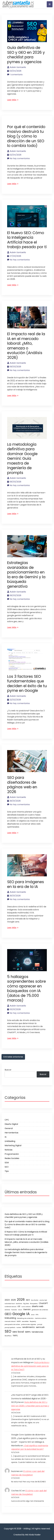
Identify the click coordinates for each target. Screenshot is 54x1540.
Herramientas (11, 1132)
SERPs (28, 1331)
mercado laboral (10, 1321)
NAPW (19, 1321)
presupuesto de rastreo (12, 1324)
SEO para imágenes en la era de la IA (25, 884)
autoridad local (10, 1304)
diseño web (37, 1306)
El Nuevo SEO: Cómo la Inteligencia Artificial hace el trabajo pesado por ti (27, 240)
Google (18, 1313)
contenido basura (10, 1307)
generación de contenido (40, 1310)
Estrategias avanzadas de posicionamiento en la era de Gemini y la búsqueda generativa (26, 574)
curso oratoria (26, 1307)
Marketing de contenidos (25, 1318)
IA (6, 1136)
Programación (12, 1154)
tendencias (37, 1331)
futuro (20, 1310)
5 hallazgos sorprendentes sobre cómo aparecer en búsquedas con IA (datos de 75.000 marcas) (26, 988)
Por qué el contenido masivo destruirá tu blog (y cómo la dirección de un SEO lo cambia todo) (26, 136)
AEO (28, 1299)
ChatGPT (43, 1303)
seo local (18, 1331)
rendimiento (28, 1327)
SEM (7, 1162)
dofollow (7, 1310)
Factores (14, 1310)
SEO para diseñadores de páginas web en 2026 (22, 784)
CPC (7, 1119)
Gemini (27, 1309)
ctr (18, 1306)
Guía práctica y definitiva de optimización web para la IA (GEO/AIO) (30, 1366)
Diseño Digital (11, 1124)
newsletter (25, 1321)
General (9, 1128)
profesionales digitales (28, 1324)
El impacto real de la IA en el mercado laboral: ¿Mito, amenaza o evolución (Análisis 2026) (26, 345)
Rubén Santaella (18, 67)
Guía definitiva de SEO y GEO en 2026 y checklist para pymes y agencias (26, 55)
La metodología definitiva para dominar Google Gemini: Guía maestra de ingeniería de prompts (22, 458)
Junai (33, 1315)
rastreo (18, 1327)
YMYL (15, 1335)
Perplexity (33, 1321)
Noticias (8, 1149)
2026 (21, 1299)
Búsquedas (34, 1304)
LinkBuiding (10, 1141)
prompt (39, 1324)
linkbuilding (10, 1318)
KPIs (37, 1315)
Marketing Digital (13, 1145)
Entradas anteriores (13, 1056)
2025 (13, 1299)
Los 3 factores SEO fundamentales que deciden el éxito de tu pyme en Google (27, 683)
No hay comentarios (20, 158)
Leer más (11, 99)
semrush (40, 1327)
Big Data (26, 1304)
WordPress (8, 1336)
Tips (7, 1171)
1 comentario (16, 74)
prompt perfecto (10, 1327)
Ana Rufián (34, 1300)
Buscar (8, 1069)
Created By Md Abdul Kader (27, 1534)
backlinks (19, 1304)
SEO (7, 1166)
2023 (7, 1299)
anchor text (43, 1300)
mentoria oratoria (40, 1318)
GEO (8, 1314)
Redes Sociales (12, 1158)
